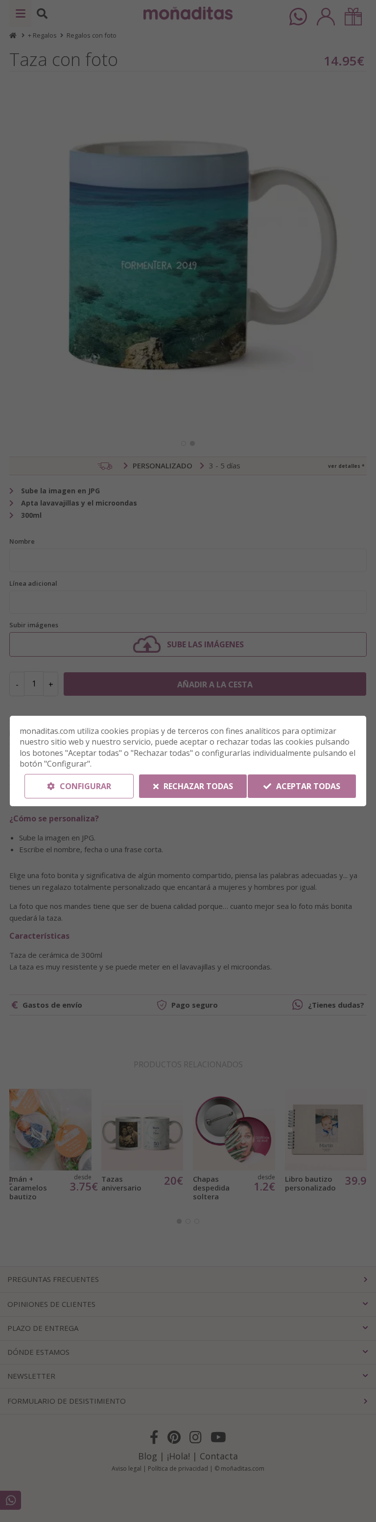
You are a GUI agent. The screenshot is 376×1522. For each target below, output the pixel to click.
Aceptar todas (307, 786)
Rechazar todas (197, 786)
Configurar (84, 786)
